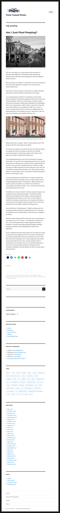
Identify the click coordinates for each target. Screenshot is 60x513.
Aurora (34, 373)
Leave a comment (11, 278)
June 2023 (10, 429)
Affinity (9, 334)
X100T (31, 394)
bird (8, 376)
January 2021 (11, 439)
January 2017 (11, 458)
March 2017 (10, 454)
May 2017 (10, 450)
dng (29, 275)
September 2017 (12, 448)
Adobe (26, 275)
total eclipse (10, 391)
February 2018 (11, 444)
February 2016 (11, 464)
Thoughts (21, 275)
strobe (17, 388)
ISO (8, 382)
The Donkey (37, 388)
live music (40, 382)
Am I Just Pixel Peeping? (21, 32)
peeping (19, 276)
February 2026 (11, 411)
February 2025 (11, 421)
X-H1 (8, 394)
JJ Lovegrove (11, 358)
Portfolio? (10, 330)
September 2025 (12, 417)
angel (29, 373)
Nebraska (14, 385)
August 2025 (11, 419)
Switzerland (28, 388)
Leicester (22, 382)
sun (22, 388)
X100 (26, 394)
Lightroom (8, 276)
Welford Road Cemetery (35, 391)
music (8, 385)
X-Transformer (39, 276)
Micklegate (14, 276)
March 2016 (10, 462)
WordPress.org (11, 484)
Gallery (8, 500)
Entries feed (10, 480)
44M (13, 373)
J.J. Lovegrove (14, 382)
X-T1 (17, 394)
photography (30, 385)
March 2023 (10, 435)
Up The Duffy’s (11, 332)
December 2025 (11, 415)
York (44, 276)
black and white (15, 376)
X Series (30, 276)
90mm (18, 373)
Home (8, 493)
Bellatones (41, 373)
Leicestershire (31, 382)
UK (16, 391)
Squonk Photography (12, 497)
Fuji (32, 275)
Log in (9, 478)
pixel (23, 276)
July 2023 (10, 427)
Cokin (36, 376)
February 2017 (11, 456)
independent (40, 379)
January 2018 (11, 446)
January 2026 (11, 413)
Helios (9, 328)
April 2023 (10, 433)
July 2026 (10, 409)
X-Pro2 (34, 276)
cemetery (30, 376)
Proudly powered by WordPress (23, 508)
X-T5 (21, 394)
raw (27, 276)
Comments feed (12, 482)
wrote (20, 72)
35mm (8, 373)
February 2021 (11, 437)
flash (14, 379)
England (9, 379)
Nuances (21, 385)
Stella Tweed (10, 388)
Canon (23, 376)
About (8, 504)
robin (40, 385)
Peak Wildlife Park (12, 336)
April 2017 (10, 452)
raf (25, 276)
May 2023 (10, 431)
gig (28, 379)
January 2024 (11, 423)
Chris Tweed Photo (16, 15)
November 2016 (12, 460)
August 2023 (11, 425)
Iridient (39, 275)
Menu (51, 12)
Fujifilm (17, 275)
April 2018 (10, 441)
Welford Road (23, 391)
